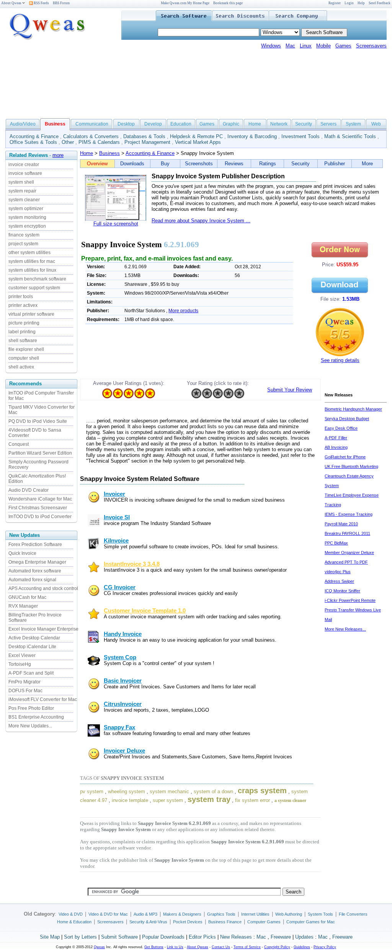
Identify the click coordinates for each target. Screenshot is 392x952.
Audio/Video (23, 124)
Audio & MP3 (145, 914)
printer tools (20, 296)
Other (68, 142)
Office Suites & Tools (33, 142)
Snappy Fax (119, 727)
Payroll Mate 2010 (341, 524)
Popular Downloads (163, 937)
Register (334, 3)
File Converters (353, 914)
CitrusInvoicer (123, 704)
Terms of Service (247, 947)
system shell (21, 182)
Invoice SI (117, 517)
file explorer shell (26, 349)
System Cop (120, 657)
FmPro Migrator (24, 682)
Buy (165, 163)
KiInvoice (116, 541)
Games (343, 46)
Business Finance (225, 921)
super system (168, 800)
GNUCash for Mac (27, 597)
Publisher (334, 163)
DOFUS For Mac (25, 690)
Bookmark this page (228, 3)
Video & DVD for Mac (108, 914)
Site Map (50, 937)
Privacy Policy (325, 947)
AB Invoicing (336, 447)
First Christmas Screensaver (37, 507)
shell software (22, 340)
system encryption (27, 226)
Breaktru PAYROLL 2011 (347, 533)
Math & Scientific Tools (350, 136)
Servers (328, 124)
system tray (209, 799)
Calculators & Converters (91, 136)
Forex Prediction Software (35, 544)
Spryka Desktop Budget (347, 418)
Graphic (231, 124)
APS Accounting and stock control (43, 588)
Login (349, 3)
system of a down (213, 791)
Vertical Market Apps (198, 142)
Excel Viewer (22, 655)
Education (180, 124)
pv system (91, 791)
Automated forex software (34, 571)
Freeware (281, 937)
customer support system (34, 287)
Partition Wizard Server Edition (40, 453)
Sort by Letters (80, 937)
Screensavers (371, 46)
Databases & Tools (144, 136)
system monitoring (27, 217)
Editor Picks (202, 937)
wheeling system (126, 791)
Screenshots (199, 163)
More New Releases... (345, 629)
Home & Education (74, 921)
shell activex (21, 367)
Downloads (132, 163)
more (58, 155)
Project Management (147, 142)
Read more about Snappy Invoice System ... (201, 220)
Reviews (234, 163)
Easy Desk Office (341, 428)
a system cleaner (290, 800)
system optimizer (25, 208)
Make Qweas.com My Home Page (185, 3)
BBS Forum (61, 3)
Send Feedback (379, 3)
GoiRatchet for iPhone (345, 457)
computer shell (23, 358)
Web (376, 124)
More (367, 163)
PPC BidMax (336, 543)
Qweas (99, 947)
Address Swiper (339, 581)
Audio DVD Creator (28, 490)
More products (183, 310)
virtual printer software (31, 314)
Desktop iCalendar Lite (32, 646)
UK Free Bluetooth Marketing (351, 466)
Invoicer (114, 494)
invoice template (130, 800)
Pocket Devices (188, 921)
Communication (91, 124)
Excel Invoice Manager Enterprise (43, 629)
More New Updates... (30, 726)
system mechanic (169, 791)
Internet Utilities (255, 914)
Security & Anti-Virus (148, 921)
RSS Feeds (41, 3)
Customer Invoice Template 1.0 (145, 611)
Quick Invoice (22, 553)
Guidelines (302, 947)
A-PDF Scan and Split (31, 673)
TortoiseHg (19, 664)
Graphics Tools (221, 914)
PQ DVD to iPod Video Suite (37, 421)
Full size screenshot (115, 224)
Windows (271, 46)
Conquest (18, 444)
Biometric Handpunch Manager (353, 409)
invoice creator (23, 164)
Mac (290, 46)
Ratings (267, 163)
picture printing (23, 323)
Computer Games (264, 921)
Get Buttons (153, 947)
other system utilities (29, 252)
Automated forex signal (32, 579)
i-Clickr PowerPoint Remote (350, 600)
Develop (153, 124)
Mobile (323, 46)
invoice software (25, 173)
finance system (23, 235)
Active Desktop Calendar (34, 638)
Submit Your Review (289, 390)
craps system (262, 790)
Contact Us (221, 947)
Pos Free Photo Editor (31, 708)
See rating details (340, 360)
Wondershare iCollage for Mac (40, 499)
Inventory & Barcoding (252, 136)
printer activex (23, 305)
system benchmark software (37, 279)
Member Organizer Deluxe (349, 552)
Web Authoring (288, 914)
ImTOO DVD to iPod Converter (40, 516)
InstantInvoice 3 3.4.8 (132, 564)
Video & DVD (71, 914)
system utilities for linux (32, 270)
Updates (304, 937)
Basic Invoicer (123, 681)
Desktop (126, 124)
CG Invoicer (120, 587)
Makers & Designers (182, 914)
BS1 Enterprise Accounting (36, 717)
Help (361, 3)
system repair (22, 191)
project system (23, 243)
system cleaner (24, 199)
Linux (306, 46)
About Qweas (11, 3)
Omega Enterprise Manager (37, 562)
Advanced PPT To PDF (346, 562)
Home (254, 124)
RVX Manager (23, 606)
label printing (22, 331)
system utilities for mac (31, 261)
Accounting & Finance (34, 136)
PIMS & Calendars (99, 142)
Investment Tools (300, 136)
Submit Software (119, 937)
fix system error (252, 800)
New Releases (236, 937)
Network (278, 124)
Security (303, 124)
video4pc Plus (338, 571)
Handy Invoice (123, 634)
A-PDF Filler (336, 437)
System (353, 124)
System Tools (320, 914)
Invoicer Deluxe (124, 751)
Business (109, 153)
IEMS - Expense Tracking (348, 514)
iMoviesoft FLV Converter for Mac (42, 699)
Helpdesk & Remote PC (196, 136)
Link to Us (175, 947)
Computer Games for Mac (310, 921)
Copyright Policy (277, 947)
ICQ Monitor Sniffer (342, 590)
